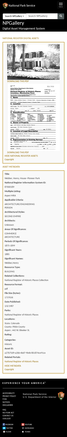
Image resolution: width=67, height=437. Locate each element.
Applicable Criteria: (14, 200)
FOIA (5, 399)
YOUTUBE (28, 425)
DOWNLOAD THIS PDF (18, 81)
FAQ (4, 410)
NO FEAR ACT (8, 413)
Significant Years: (13, 250)
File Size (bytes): (13, 293)
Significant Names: (14, 258)
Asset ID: (9, 348)
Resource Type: (12, 267)
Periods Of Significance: (16, 241)
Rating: (8, 334)
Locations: (10, 319)
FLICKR (8, 432)
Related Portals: (13, 357)
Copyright (9, 159)
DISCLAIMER (8, 405)
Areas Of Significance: (15, 229)
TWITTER (9, 428)
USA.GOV (7, 419)
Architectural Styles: (15, 212)
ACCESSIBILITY (9, 393)
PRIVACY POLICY (9, 396)
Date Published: (13, 302)
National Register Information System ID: (25, 182)
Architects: (10, 220)
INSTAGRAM (29, 428)
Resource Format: (14, 284)
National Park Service (35, 394)
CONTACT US (8, 416)
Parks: (8, 310)
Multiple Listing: (13, 191)
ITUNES (27, 432)
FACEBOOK (9, 425)
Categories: (10, 340)
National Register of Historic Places (21, 361)
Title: (7, 174)
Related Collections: (15, 276)
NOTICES (6, 402)
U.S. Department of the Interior (39, 397)
